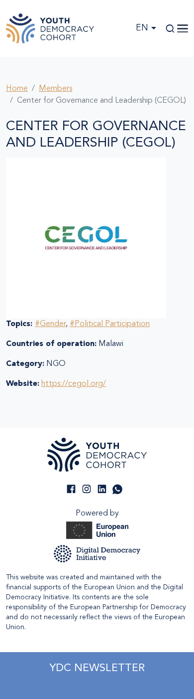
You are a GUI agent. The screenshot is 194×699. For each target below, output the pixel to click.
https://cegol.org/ (73, 384)
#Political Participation (110, 324)
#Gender (50, 324)
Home (17, 89)
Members (55, 89)
